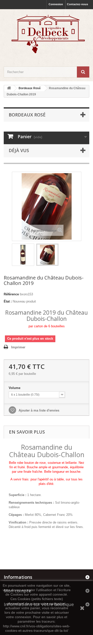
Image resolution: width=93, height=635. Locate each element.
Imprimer (18, 347)
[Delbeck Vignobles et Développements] (46, 33)
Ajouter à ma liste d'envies (38, 410)
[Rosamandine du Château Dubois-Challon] (23, 255)
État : (8, 301)
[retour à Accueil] (9, 88)
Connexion (56, 4)
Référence (11, 294)
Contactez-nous (77, 4)
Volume (15, 388)
